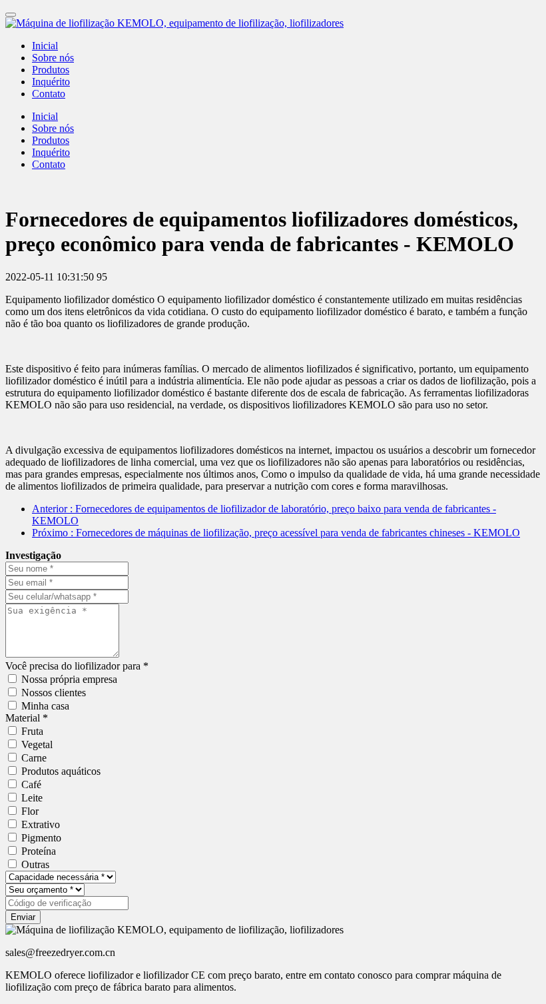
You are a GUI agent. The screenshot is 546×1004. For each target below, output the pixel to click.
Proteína (38, 851)
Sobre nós (53, 57)
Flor (30, 811)
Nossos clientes (53, 692)
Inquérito (51, 81)
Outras (35, 864)
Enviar (23, 917)
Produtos (50, 69)
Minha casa (45, 706)
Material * (26, 718)
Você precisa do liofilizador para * (76, 666)
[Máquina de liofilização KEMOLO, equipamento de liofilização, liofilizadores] (273, 23)
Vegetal (37, 744)
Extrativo (40, 824)
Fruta (32, 731)
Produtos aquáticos (61, 771)
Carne (34, 757)
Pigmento (41, 837)
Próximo (276, 532)
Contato (48, 93)
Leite (32, 797)
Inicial (45, 45)
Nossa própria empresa (69, 679)
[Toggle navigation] (10, 15)
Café (31, 784)
